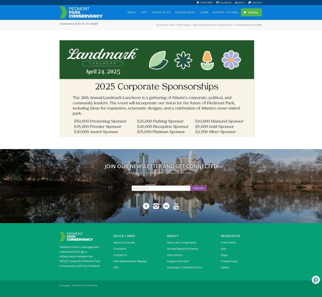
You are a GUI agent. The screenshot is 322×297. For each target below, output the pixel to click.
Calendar (225, 2)
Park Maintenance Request (130, 261)
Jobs (223, 249)
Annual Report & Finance (182, 249)
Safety (225, 267)
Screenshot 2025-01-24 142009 (79, 24)
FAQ (115, 267)
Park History (175, 255)
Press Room (228, 242)
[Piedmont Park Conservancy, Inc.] (81, 12)
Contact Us (120, 255)
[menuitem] (205, 3)
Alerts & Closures (124, 242)
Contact (256, 2)
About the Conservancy (181, 242)
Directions (119, 249)
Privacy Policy (229, 261)
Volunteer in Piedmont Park (184, 267)
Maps (241, 2)
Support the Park (178, 261)
